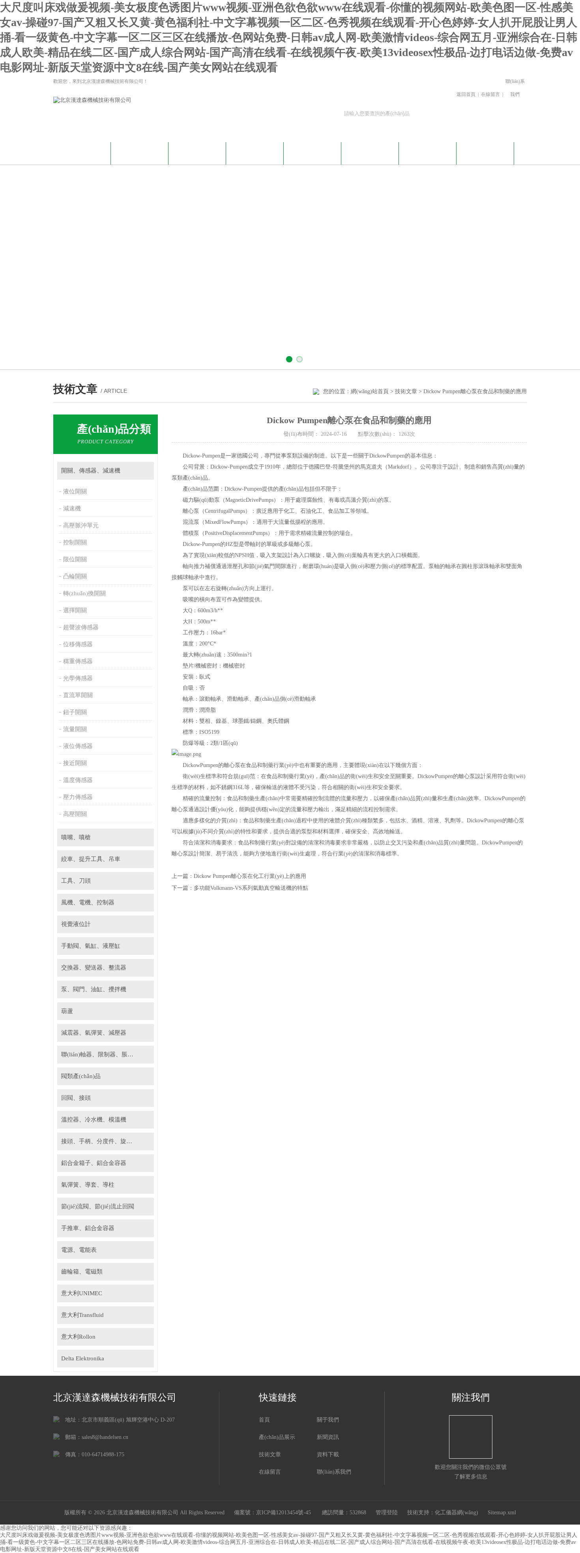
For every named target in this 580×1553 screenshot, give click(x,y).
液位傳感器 (78, 746)
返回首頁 (466, 94)
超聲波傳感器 (81, 627)
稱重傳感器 (78, 661)
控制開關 (75, 542)
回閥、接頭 (76, 1098)
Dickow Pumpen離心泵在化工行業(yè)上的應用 (250, 876)
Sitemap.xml (502, 1512)
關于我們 (139, 152)
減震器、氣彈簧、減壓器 (93, 1033)
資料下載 (370, 152)
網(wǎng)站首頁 (81, 152)
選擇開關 (75, 610)
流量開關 (75, 729)
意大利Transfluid (82, 1315)
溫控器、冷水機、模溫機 (93, 1119)
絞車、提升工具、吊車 (90, 859)
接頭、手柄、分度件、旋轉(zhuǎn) (106, 1141)
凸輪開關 (75, 576)
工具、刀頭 (76, 881)
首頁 (264, 1420)
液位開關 (75, 491)
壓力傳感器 (78, 797)
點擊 (144, 471)
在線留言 (490, 94)
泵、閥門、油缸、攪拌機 (93, 989)
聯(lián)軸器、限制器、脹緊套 (100, 1054)
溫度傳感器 (78, 780)
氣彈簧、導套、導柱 (87, 1185)
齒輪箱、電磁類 (82, 1271)
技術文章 (312, 152)
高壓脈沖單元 (81, 525)
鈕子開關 (75, 712)
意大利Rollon (78, 1337)
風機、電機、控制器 (87, 902)
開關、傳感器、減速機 (90, 470)
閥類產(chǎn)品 (81, 1076)
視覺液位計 (76, 924)
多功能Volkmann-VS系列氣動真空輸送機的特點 (251, 888)
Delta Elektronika (82, 1358)
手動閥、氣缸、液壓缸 (90, 946)
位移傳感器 (78, 644)
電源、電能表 (79, 1250)
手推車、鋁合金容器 (87, 1228)
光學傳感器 (78, 678)
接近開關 (75, 763)
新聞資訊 (197, 152)
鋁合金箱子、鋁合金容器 (93, 1163)
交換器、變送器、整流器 (93, 967)
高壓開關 (75, 814)
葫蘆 (67, 1011)
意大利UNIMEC (81, 1293)
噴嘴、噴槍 (76, 837)
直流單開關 (78, 695)
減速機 (72, 508)
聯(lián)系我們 (515, 88)
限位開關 (75, 559)
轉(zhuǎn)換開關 (84, 593)
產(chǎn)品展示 (254, 152)
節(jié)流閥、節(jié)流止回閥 (97, 1206)
